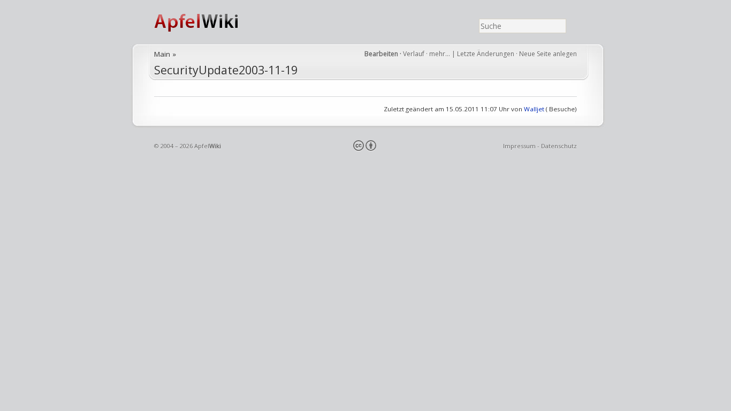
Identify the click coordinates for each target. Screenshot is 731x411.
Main (162, 54)
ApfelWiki (207, 22)
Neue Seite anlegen (548, 53)
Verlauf (413, 53)
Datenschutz (559, 146)
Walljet (534, 109)
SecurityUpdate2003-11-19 (226, 70)
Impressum (519, 146)
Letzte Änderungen (485, 53)
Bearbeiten (381, 53)
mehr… (440, 53)
